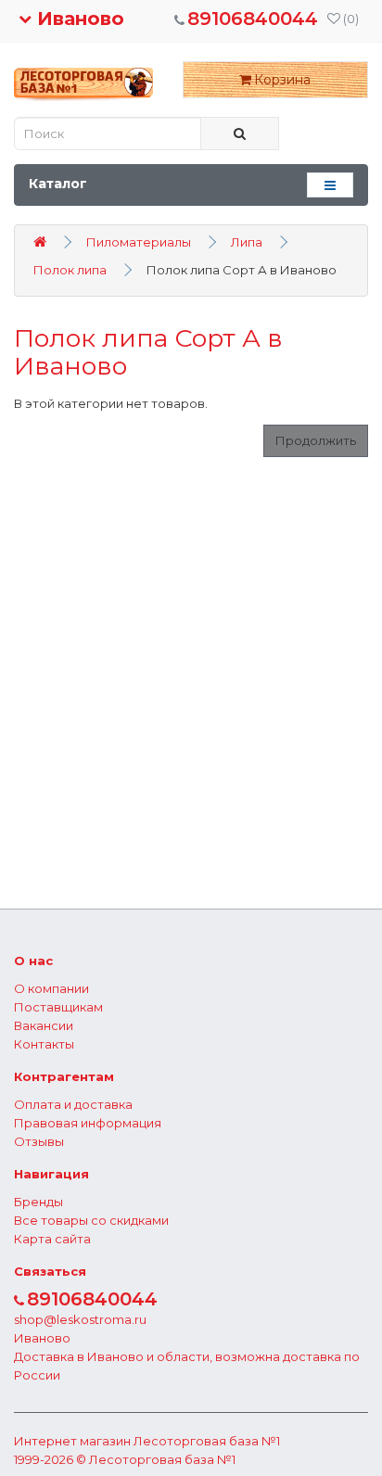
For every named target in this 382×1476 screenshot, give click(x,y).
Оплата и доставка (73, 1104)
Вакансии (43, 1025)
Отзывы (39, 1141)
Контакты (44, 1044)
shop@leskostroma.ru (80, 1319)
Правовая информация (87, 1122)
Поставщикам (58, 1006)
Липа (246, 242)
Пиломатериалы (138, 242)
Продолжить (315, 440)
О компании (51, 988)
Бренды (38, 1201)
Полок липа (70, 269)
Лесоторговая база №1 (207, 1440)
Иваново (78, 18)
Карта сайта (52, 1238)
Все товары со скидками (91, 1220)
